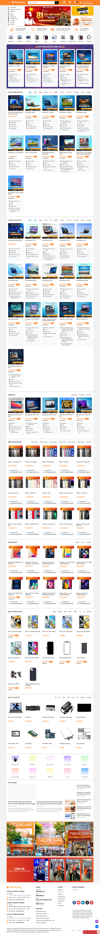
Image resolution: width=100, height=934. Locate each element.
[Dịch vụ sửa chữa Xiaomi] (50, 622)
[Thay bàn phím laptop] (50, 707)
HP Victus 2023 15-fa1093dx (65, 66)
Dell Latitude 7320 (64, 280)
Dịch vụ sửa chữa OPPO (65, 631)
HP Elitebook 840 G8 (82, 280)
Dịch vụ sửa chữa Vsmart (32, 657)
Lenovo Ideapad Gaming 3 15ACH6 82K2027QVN (49, 319)
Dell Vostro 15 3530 (14, 66)
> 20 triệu (82, 92)
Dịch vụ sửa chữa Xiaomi (49, 631)
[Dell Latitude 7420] (50, 271)
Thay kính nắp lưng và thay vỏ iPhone (32, 684)
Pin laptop (28, 717)
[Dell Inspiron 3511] (84, 231)
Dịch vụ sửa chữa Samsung (32, 631)
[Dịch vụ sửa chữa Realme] (84, 622)
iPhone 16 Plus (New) (48, 462)
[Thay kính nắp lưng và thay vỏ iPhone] (33, 674)
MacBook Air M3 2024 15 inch (66, 415)
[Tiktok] (87, 902)
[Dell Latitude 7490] (50, 231)
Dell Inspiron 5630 (81, 112)
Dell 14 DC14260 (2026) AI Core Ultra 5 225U (15, 113)
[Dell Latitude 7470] (33, 231)
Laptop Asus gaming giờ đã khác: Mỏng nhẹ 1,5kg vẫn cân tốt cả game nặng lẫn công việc (49, 804)
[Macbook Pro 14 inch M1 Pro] (84, 405)
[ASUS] (45, 92)
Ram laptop (28, 743)
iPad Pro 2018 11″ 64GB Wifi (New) (32, 594)
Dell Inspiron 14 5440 (65, 112)
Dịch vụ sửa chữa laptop (14, 717)
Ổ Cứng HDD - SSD (13, 743)
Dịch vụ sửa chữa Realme (83, 631)
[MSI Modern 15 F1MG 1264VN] (50, 57)
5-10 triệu (62, 92)
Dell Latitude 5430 (13, 319)
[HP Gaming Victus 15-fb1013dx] (50, 143)
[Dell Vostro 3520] (33, 103)
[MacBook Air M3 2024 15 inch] (67, 405)
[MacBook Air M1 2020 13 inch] (16, 405)
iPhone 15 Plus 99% (30, 493)
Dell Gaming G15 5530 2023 (65, 153)
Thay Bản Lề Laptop (64, 743)
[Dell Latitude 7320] (67, 271)
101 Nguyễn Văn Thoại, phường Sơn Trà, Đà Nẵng (18, 918)
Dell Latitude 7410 (64, 240)
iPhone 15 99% (46, 493)
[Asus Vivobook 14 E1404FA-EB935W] (33, 57)
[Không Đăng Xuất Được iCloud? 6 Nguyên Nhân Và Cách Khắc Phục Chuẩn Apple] (70, 816)
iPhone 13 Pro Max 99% (48, 524)
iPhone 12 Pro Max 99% (66, 524)
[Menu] (8, 2)
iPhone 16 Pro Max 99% (14, 462)
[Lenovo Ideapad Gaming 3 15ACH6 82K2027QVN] (50, 309)
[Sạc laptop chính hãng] (67, 707)
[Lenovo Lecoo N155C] (33, 143)
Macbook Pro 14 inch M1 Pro (83, 415)
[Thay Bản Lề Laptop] (67, 734)
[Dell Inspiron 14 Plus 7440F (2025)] (16, 183)
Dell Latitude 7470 (30, 240)
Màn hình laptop (80, 717)
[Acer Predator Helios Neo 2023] (16, 356)
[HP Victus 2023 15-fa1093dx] (67, 57)
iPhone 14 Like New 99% (32, 524)
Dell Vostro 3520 (30, 112)
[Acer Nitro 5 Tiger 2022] (67, 309)
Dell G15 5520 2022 (82, 319)
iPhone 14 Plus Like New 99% (15, 524)
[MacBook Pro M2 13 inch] (50, 405)
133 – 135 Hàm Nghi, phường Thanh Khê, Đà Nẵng (19, 895)
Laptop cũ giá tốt (15, 220)
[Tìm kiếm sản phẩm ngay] (57, 2)
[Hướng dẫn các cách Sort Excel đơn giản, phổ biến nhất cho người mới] (70, 795)
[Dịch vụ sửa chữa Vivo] (16, 648)
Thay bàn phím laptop (48, 717)
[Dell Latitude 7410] (67, 231)
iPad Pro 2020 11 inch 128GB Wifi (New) (65, 594)
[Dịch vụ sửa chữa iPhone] (16, 622)
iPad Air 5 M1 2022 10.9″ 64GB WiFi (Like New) (49, 594)
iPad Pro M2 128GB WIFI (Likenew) (15, 594)
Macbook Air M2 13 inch (32, 414)
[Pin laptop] (33, 707)
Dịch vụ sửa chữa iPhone (15, 631)
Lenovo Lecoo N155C (31, 152)
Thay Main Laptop (47, 743)
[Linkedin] (83, 902)
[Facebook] (74, 902)
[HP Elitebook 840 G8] (84, 271)
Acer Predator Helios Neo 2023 (15, 366)
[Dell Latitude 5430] (16, 309)
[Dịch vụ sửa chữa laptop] (16, 707)
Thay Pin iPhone (80, 657)
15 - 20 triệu (75, 92)
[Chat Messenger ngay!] (97, 921)
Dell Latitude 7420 (47, 280)
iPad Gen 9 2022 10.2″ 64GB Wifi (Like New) (48, 563)
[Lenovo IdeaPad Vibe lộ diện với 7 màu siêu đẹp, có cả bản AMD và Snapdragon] (70, 787)
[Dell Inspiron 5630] (84, 103)
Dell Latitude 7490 (47, 240)
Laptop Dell (60, 892)
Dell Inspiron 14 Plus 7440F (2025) (15, 193)
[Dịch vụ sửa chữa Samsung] (33, 622)
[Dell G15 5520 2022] (84, 309)
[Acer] (56, 92)
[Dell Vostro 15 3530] (16, 57)
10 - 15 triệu (68, 92)
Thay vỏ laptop (80, 743)
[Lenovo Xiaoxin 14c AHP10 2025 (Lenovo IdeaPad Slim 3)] (84, 143)
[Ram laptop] (33, 734)
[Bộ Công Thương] (78, 907)
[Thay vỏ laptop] (84, 734)
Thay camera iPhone (13, 684)
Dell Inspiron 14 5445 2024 (15, 152)
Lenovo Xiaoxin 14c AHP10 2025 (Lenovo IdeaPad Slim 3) (84, 153)
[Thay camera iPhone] (16, 674)
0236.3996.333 (20, 899)
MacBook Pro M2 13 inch (49, 414)
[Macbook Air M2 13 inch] (33, 405)
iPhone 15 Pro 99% (13, 493)
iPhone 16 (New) (64, 462)
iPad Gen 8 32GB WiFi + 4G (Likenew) (15, 563)
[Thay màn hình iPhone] (50, 648)
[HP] (35, 92)
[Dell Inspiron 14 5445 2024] (16, 143)
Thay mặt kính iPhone (65, 657)
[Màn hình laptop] (84, 707)
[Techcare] (18, 2)
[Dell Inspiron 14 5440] (67, 103)
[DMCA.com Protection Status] (88, 907)
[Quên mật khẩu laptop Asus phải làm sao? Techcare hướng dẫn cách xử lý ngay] (21, 792)
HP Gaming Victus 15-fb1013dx (48, 153)
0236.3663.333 (20, 911)
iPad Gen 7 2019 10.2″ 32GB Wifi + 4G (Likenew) (32, 563)
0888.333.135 (40, 904)
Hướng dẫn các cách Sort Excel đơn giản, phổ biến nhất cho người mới (84, 794)
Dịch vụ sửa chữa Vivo (14, 657)
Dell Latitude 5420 (13, 280)
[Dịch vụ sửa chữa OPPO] (67, 622)
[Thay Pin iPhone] (84, 648)
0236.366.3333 (88, 3)
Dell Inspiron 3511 (81, 240)
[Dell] (30, 92)
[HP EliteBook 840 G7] (33, 271)
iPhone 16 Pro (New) (31, 462)
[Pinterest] (91, 902)
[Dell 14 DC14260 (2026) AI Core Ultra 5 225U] (16, 103)
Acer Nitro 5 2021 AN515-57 (32, 319)
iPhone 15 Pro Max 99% (83, 462)
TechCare (74, 889)
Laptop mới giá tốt (15, 92)
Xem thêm (89, 92)
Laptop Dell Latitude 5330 (15, 240)
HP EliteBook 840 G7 (31, 280)
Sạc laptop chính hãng (65, 717)
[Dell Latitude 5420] (16, 271)
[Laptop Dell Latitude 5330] (16, 231)
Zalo (97, 926)
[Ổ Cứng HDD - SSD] (16, 734)
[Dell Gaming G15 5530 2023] (67, 143)
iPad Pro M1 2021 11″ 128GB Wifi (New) (82, 594)
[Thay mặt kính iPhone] (67, 648)
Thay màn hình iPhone (48, 657)
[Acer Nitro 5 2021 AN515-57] (33, 309)
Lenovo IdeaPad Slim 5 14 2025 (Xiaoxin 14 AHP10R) (83, 66)
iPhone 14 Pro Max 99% (66, 493)
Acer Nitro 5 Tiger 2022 (65, 319)
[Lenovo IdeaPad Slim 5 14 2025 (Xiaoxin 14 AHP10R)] (84, 57)
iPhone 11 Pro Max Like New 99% (83, 524)
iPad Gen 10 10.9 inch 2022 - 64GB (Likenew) (67, 563)
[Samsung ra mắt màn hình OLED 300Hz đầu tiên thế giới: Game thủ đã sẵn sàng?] (70, 809)
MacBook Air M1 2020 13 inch (15, 415)
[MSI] (40, 92)
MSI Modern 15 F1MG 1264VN (49, 66)
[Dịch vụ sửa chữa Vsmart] (33, 648)
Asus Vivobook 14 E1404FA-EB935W (31, 66)
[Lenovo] (50, 92)
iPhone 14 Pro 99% (81, 493)
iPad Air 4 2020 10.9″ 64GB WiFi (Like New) (84, 563)
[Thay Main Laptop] (50, 734)
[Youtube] (78, 902)
